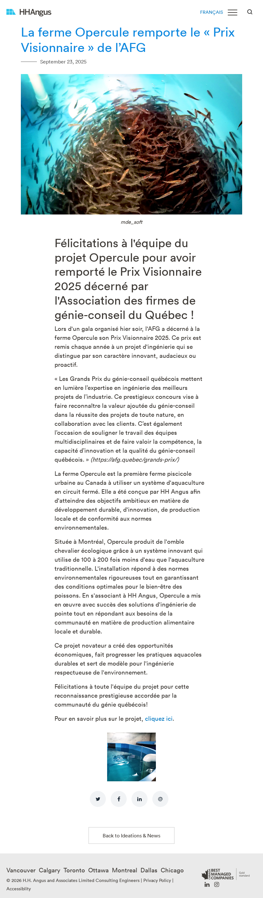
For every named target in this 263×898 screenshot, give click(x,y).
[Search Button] (249, 11)
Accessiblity (18, 888)
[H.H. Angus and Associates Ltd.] (28, 12)
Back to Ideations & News (131, 835)
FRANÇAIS (211, 12)
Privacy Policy (157, 880)
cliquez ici (159, 718)
